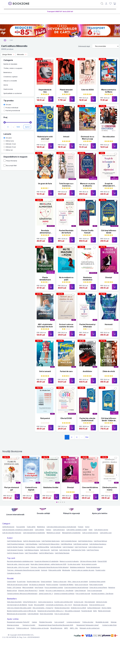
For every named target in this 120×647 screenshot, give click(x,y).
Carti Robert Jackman (80, 544)
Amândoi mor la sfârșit (78, 608)
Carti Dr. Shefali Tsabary (15, 547)
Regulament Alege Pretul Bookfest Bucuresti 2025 (56, 625)
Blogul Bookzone (56, 628)
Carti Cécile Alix (64, 550)
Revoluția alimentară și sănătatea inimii (45, 232)
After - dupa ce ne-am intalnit (78, 581)
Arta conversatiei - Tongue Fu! (43, 608)
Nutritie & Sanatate (10, 64)
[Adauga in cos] (50, 99)
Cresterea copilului (10, 77)
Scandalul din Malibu (66, 584)
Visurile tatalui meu (33, 581)
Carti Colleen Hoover (95, 547)
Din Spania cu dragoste (37, 584)
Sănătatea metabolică (77, 567)
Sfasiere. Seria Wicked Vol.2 (28, 590)
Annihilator (87, 371)
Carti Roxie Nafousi (100, 541)
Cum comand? (59, 622)
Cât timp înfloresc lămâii (88, 561)
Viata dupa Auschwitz (14, 602)
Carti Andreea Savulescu (97, 544)
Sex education (109, 137)
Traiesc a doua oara (59, 581)
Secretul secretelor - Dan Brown (102, 593)
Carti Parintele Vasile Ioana (50, 541)
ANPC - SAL (74, 628)
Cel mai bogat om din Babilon (17, 605)
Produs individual (12, 107)
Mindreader (66, 570)
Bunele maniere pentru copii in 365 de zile (21, 611)
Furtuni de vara (66, 371)
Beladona (111, 587)
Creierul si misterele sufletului (64, 593)
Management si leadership (71, 533)
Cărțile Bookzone (8, 527)
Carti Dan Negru (30, 547)
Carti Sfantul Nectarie (62, 553)
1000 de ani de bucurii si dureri (17, 584)
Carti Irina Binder (55, 547)
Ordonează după (84, 46)
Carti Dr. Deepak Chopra (15, 553)
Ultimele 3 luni (11, 144)
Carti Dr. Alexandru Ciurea (31, 541)
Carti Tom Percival (81, 547)
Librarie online (5, 40)
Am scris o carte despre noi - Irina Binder (59, 590)
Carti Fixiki (54, 550)
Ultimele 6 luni (11, 147)
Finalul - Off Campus (14, 587)
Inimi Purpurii (39, 587)
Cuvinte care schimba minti (63, 602)
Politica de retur (87, 622)
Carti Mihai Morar (66, 544)
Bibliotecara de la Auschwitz (16, 614)
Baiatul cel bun (12, 590)
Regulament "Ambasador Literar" (88, 625)
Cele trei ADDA (87, 90)
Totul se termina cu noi (97, 605)
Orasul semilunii (46, 581)
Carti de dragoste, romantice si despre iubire (17, 530)
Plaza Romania (11, 161)
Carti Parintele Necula (14, 541)
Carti (11, 40)
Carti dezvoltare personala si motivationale (61, 527)
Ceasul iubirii (11, 581)
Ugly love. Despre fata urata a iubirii (19, 608)
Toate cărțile (31, 527)
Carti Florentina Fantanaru (15, 544)
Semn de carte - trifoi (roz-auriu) (18, 567)
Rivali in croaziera (52, 584)
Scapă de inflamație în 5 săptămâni (109, 186)
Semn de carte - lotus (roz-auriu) (18, 564)
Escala (30, 605)
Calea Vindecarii (80, 590)
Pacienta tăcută (86, 611)
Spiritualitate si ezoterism (13, 93)
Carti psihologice (59, 530)
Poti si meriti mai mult (83, 593)
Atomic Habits (106, 608)
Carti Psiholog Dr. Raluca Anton (49, 544)
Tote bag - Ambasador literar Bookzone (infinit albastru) (49, 567)
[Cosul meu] (115, 3)
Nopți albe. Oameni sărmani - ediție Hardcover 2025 (48, 564)
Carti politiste (39, 530)
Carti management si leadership (34, 533)
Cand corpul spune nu (45, 602)
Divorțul (108, 277)
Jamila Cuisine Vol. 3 (46, 593)
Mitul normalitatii (28, 587)
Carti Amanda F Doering (15, 550)
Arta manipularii (89, 602)
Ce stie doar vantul (74, 564)
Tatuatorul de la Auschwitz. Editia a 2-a (50, 611)
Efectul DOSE (66, 418)
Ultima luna (10, 141)
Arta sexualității (39, 605)
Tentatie (41, 590)
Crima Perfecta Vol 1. (30, 602)
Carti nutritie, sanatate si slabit (76, 530)
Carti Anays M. (45, 550)
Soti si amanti (45, 371)
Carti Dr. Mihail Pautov (46, 553)
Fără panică (45, 418)
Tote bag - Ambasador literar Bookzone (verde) (23, 570)
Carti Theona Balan (31, 553)
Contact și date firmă (109, 625)
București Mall (11, 165)
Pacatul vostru (100, 570)
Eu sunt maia (21, 581)
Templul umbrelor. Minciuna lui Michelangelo (22, 593)
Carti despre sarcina (101, 530)
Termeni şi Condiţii (28, 625)
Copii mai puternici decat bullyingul (76, 587)
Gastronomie (8, 89)
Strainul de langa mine (62, 608)
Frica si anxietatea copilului (54, 587)
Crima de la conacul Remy (98, 587)
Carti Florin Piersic (93, 550)
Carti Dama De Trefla (78, 550)
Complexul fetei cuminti (97, 581)
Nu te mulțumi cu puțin (89, 564)
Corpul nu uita (78, 602)
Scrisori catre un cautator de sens (82, 570)
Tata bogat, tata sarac (80, 605)
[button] (116, 475)
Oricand (8, 138)
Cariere (34, 622)
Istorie (6, 85)
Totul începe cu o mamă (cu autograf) (66, 186)
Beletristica (8, 72)
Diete (90, 530)
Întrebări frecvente (45, 622)
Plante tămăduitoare (93, 567)
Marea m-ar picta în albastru (69, 561)
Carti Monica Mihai (43, 547)
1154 (86, 437)
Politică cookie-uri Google (40, 628)
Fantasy (48, 530)
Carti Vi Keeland (68, 547)
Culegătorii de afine (14, 573)
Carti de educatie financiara (11, 533)
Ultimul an (9, 150)
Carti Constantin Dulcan (69, 541)
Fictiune (80, 527)
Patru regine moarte (96, 584)
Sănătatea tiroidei (50, 487)
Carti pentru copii (106, 533)
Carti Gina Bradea (31, 544)
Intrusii (66, 137)
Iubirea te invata (101, 602)
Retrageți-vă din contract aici (89, 628)
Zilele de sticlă (109, 371)
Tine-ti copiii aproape (94, 590)
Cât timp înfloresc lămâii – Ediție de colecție (108, 420)
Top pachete (20, 527)
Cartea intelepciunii (93, 608)
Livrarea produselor (73, 622)
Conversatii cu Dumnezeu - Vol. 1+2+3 (59, 605)
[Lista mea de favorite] (110, 3)
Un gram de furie (45, 184)
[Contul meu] (106, 3)
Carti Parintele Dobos (85, 541)
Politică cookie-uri (22, 628)
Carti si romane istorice (90, 533)
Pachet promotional (13, 110)
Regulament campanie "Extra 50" (18, 622)
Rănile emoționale (104, 611)
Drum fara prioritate (46, 614)
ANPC (66, 628)
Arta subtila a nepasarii (72, 611)
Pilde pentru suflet (54, 570)
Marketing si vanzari (53, 533)
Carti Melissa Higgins (31, 550)
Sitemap (113, 622)
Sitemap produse (13, 625)
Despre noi (11, 628)
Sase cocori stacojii (81, 584)
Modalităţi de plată (102, 622)
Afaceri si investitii (10, 81)
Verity (95, 611)
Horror (87, 527)
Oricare (8, 104)
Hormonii (108, 324)
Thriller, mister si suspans (13, 68)
